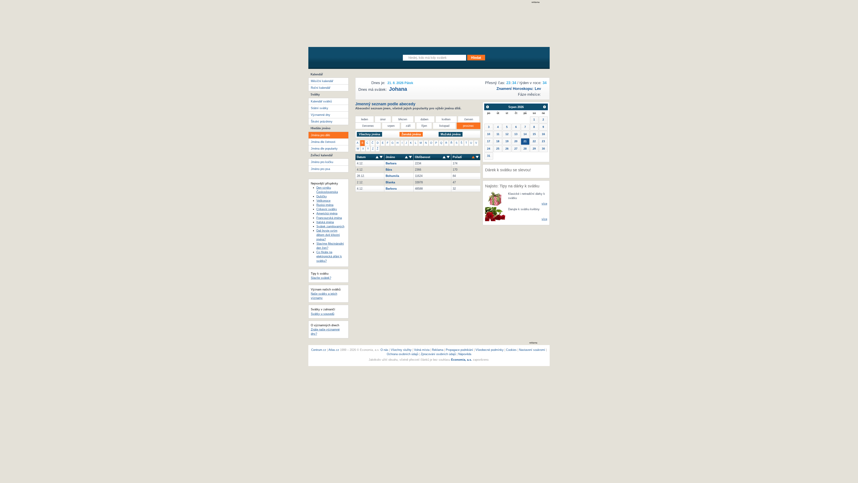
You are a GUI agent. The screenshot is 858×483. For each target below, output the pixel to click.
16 (543, 134)
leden (364, 119)
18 (497, 141)
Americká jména (326, 213)
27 (515, 148)
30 (543, 148)
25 (497, 148)
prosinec (468, 125)
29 (534, 148)
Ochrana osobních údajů (402, 354)
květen (446, 119)
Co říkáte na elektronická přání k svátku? (329, 256)
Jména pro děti (320, 135)
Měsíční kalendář (322, 81)
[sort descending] (377, 157)
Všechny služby (401, 350)
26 (507, 148)
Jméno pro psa (320, 169)
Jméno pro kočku (322, 162)
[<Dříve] (487, 106)
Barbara (391, 163)
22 (534, 141)
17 (488, 141)
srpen (391, 125)
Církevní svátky (326, 209)
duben (424, 119)
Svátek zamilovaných (330, 226)
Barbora (391, 188)
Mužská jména (451, 134)
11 (497, 134)
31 (488, 156)
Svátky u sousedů (322, 314)
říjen (424, 125)
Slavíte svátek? (321, 278)
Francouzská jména (329, 218)
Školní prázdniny (321, 121)
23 (543, 141)
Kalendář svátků (321, 101)
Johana (398, 89)
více (544, 203)
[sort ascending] (381, 157)
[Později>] (544, 106)
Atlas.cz (333, 350)
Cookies (511, 350)
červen (468, 119)
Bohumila (392, 176)
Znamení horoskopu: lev (518, 89)
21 (525, 141)
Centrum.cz (318, 350)
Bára (389, 169)
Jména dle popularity (324, 148)
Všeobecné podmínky (489, 350)
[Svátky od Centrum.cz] (349, 59)
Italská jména (325, 222)
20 (515, 141)
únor (383, 119)
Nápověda (464, 354)
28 (525, 148)
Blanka (390, 182)
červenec (368, 125)
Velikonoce (323, 200)
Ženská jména (411, 134)
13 (515, 134)
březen (402, 119)
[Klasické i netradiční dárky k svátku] (495, 198)
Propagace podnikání (459, 350)
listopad (444, 125)
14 (525, 134)
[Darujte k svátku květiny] (495, 214)
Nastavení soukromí (532, 350)
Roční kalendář (320, 87)
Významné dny (320, 115)
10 (488, 134)
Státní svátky (319, 108)
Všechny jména (369, 134)
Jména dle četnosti (323, 142)
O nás (384, 350)
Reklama (438, 350)
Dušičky (321, 196)
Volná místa (421, 350)
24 (488, 148)
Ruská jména (324, 205)
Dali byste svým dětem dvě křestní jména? (328, 235)
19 (507, 141)
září (408, 125)
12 (507, 134)
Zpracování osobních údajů (438, 354)
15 (534, 134)
